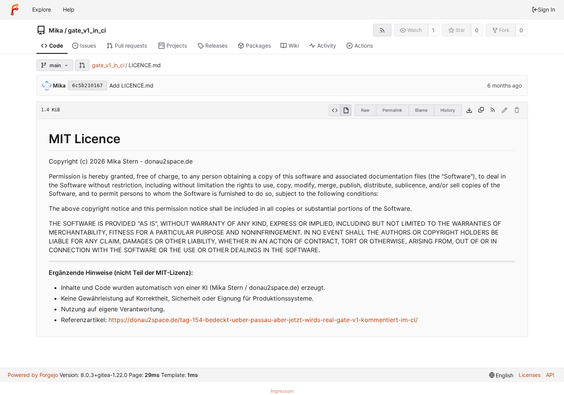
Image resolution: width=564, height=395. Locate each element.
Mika (56, 30)
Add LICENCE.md (131, 85)
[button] (82, 65)
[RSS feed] (382, 30)
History (447, 110)
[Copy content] (481, 110)
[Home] (14, 10)
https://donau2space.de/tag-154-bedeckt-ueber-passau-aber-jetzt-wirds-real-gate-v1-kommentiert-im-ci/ (263, 320)
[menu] (501, 375)
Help (68, 9)
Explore (41, 9)
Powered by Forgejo (33, 375)
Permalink (392, 110)
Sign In (546, 9)
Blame (421, 110)
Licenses (530, 375)
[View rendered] (345, 110)
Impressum (282, 391)
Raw (365, 110)
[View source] (334, 110)
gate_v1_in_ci (87, 30)
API (550, 375)
